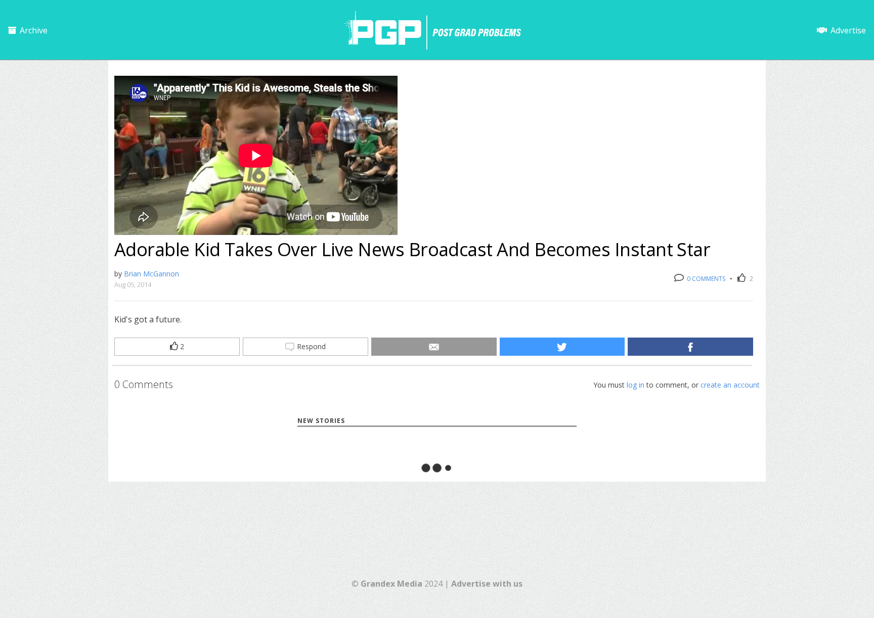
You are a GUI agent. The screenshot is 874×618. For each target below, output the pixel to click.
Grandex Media (391, 583)
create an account (730, 385)
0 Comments (705, 278)
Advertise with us (486, 583)
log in (635, 385)
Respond (310, 346)
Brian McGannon (151, 273)
